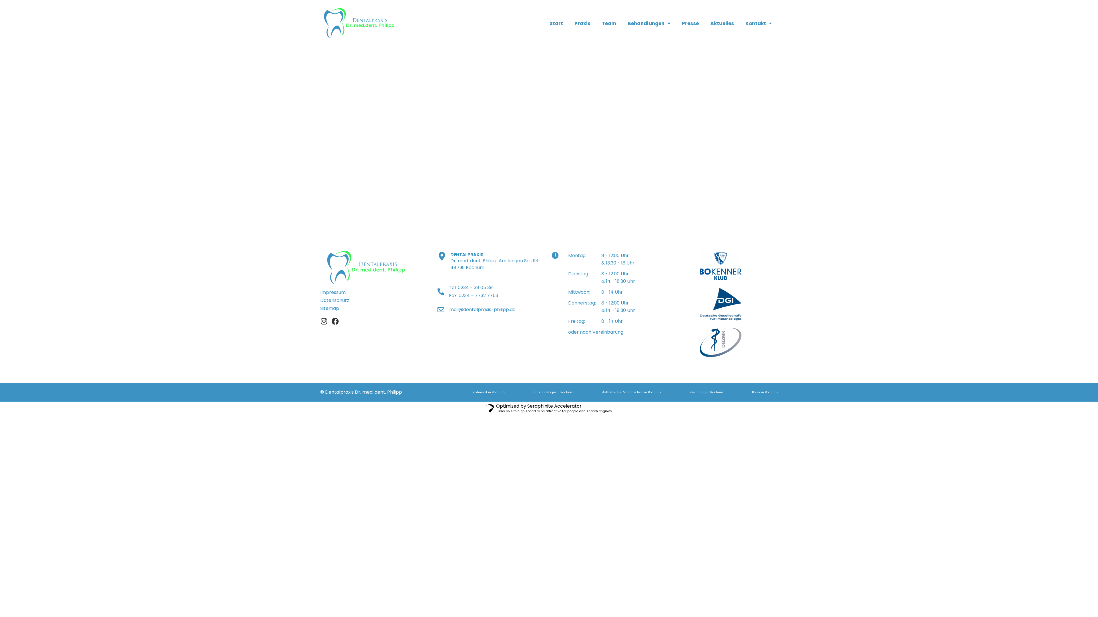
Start (556, 23)
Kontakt (755, 23)
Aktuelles (722, 23)
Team (609, 23)
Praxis (582, 23)
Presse (690, 23)
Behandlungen (646, 23)
